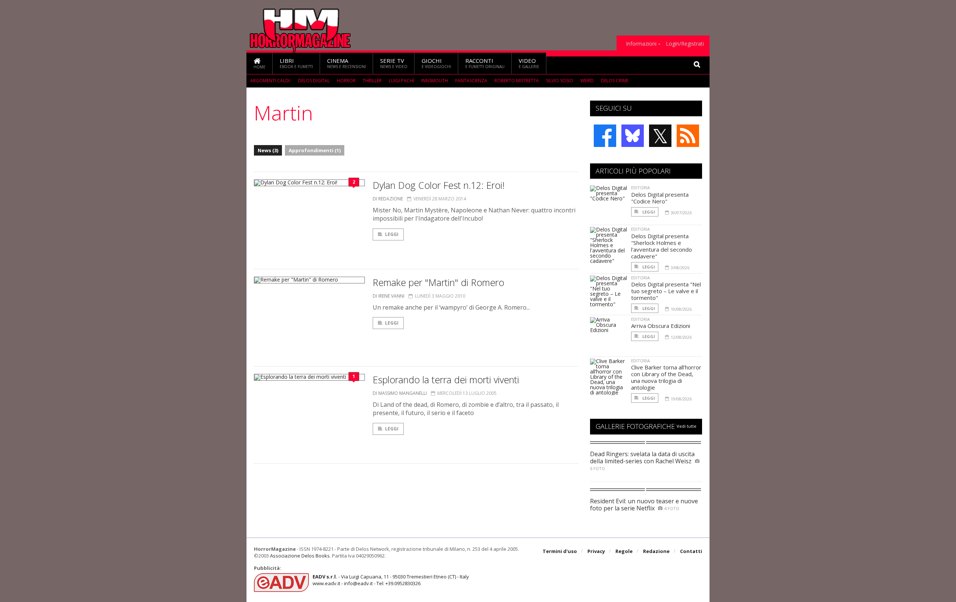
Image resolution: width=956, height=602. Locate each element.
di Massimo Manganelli (400, 393)
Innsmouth (434, 80)
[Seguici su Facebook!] (605, 135)
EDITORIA (640, 187)
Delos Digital (314, 80)
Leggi (391, 234)
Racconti (485, 63)
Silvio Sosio (559, 80)
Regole (624, 551)
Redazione (656, 551)
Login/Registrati (685, 43)
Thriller (372, 80)
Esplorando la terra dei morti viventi (446, 379)
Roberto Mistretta (516, 80)
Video (529, 63)
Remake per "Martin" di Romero (438, 282)
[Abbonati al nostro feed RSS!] (688, 135)
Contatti (691, 551)
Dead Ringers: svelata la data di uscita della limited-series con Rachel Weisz (642, 457)
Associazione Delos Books (300, 555)
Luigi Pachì (401, 80)
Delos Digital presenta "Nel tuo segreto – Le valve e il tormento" (666, 290)
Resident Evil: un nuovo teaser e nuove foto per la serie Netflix (644, 504)
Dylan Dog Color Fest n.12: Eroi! (439, 185)
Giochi (436, 63)
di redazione (388, 199)
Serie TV (393, 63)
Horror (346, 80)
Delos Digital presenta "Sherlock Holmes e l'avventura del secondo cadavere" (661, 246)
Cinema (346, 63)
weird (587, 80)
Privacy (596, 551)
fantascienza (471, 80)
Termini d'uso (560, 551)
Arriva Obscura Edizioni (660, 325)
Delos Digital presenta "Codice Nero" (660, 198)
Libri (296, 63)
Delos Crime (614, 80)
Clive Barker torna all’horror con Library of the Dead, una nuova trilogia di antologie (666, 377)
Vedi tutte (686, 426)
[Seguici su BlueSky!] (632, 135)
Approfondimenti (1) (315, 150)
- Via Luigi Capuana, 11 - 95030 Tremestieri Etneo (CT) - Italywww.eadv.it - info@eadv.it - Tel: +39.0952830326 (391, 580)
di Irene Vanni (388, 296)
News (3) (268, 150)
